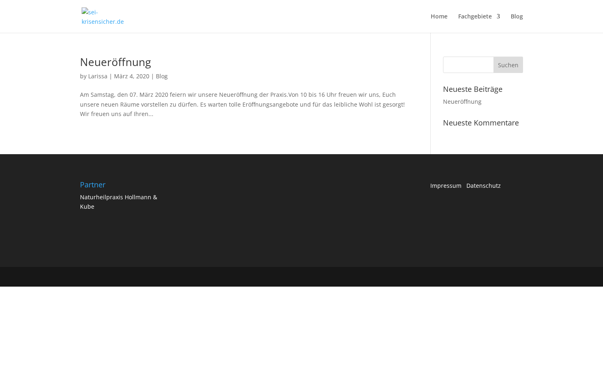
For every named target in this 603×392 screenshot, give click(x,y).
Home (439, 17)
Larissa (97, 76)
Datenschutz (483, 185)
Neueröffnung (115, 62)
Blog (517, 17)
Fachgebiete (475, 17)
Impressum (448, 185)
